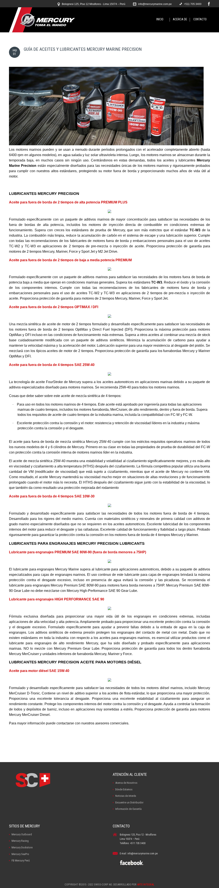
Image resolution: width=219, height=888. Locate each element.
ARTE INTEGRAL (145, 884)
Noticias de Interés (125, 795)
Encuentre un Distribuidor (129, 802)
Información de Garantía (128, 808)
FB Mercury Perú (21, 860)
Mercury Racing (20, 840)
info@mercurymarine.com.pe (155, 4)
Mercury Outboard (22, 834)
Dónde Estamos (123, 789)
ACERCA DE (180, 19)
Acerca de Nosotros (126, 782)
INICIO (159, 19)
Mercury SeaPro (20, 854)
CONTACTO (200, 19)
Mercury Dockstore (22, 847)
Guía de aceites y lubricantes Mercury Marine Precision (83, 49)
